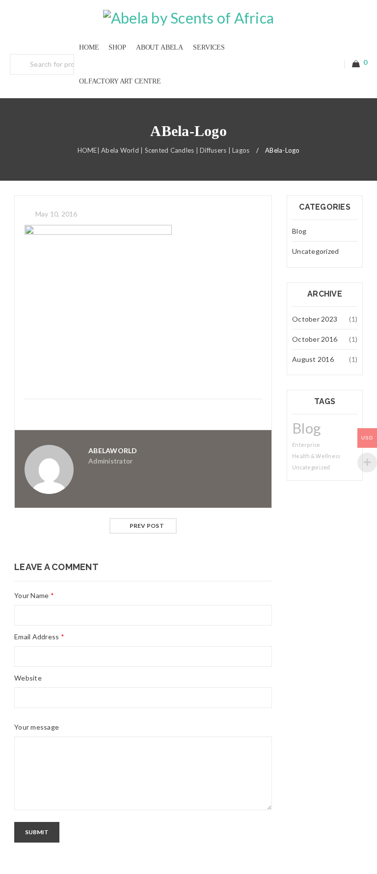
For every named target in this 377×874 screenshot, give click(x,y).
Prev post (147, 525)
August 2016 (313, 359)
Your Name (34, 595)
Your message (36, 727)
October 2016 (314, 339)
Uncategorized (315, 251)
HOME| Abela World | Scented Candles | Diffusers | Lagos (164, 150)
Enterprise (306, 444)
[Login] (333, 64)
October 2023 (314, 319)
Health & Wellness (316, 456)
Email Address (39, 636)
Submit (37, 832)
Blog (299, 231)
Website (28, 678)
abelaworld (112, 450)
